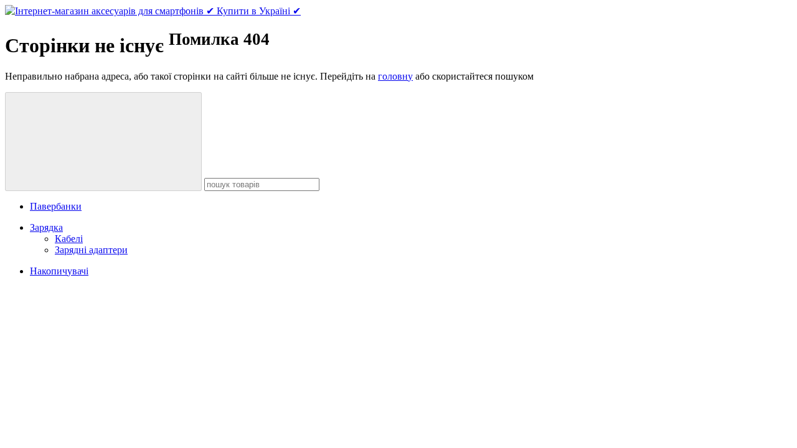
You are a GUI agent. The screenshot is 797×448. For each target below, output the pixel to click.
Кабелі (69, 238)
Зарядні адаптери (91, 250)
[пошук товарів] (103, 141)
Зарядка (46, 227)
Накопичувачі (59, 271)
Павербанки (56, 206)
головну (395, 76)
